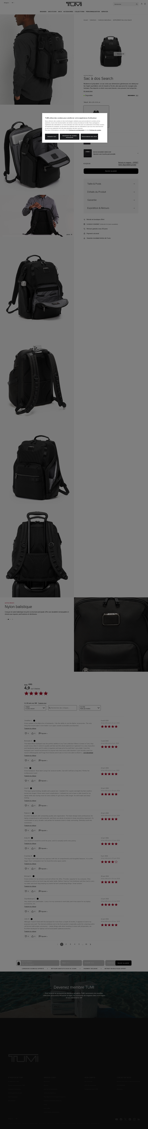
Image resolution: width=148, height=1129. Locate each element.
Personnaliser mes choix (89, 136)
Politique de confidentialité (76, 130)
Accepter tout (52, 136)
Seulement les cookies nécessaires (70, 136)
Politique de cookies (95, 130)
